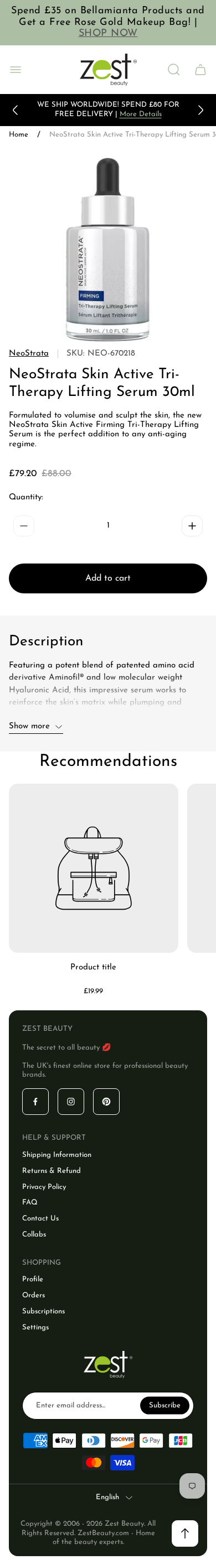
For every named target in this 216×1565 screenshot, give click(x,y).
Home (18, 134)
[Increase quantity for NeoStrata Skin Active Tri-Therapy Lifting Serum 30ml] (192, 525)
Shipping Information (56, 1155)
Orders (33, 1295)
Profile (32, 1279)
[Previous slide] (15, 110)
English (107, 1497)
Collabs (34, 1234)
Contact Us (40, 1218)
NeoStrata (29, 353)
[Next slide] (200, 110)
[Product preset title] (93, 868)
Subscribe (165, 1404)
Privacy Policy (44, 1187)
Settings (35, 1327)
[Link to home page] (108, 1364)
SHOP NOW (108, 34)
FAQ (30, 1202)
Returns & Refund (51, 1171)
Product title (93, 967)
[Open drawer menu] (15, 69)
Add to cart (108, 578)
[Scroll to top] (185, 1533)
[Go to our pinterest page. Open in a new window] (106, 1101)
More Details (141, 114)
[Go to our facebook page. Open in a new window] (35, 1101)
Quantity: (26, 497)
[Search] (174, 70)
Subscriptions (43, 1311)
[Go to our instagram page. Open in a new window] (71, 1101)
